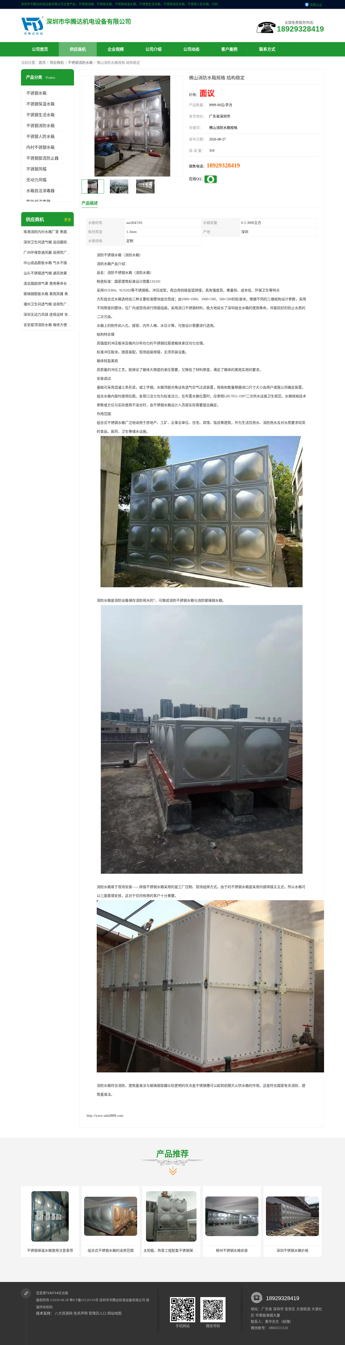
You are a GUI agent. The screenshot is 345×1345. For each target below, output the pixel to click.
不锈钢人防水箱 (40, 136)
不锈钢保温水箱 (40, 104)
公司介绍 (153, 49)
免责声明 (80, 1313)
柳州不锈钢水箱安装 (128, 1250)
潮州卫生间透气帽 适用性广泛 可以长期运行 (47, 304)
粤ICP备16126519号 (83, 1300)
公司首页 (40, 49)
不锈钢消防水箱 (80, 63)
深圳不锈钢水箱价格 (189, 1250)
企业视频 (116, 49)
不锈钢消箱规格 (249, 1250)
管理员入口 (97, 1313)
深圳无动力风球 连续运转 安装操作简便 (47, 314)
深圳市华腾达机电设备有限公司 (122, 1300)
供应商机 (78, 49)
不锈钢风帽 (36, 169)
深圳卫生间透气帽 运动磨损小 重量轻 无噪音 (47, 242)
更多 (67, 220)
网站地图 (114, 1313)
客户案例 (229, 49)
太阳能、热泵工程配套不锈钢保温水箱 (70, 1250)
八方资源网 (63, 1313)
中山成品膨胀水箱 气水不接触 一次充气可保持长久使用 (47, 263)
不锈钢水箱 (36, 93)
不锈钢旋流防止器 (42, 158)
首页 (42, 63)
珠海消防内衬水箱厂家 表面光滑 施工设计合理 (47, 232)
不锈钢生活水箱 (40, 115)
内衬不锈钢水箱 (40, 147)
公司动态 (191, 49)
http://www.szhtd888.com (105, 1116)
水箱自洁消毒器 (40, 191)
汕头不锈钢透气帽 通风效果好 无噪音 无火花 (47, 273)
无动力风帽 (36, 180)
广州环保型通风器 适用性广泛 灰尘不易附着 (47, 252)
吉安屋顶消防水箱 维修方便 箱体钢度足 (47, 325)
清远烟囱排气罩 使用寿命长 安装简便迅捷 (47, 283)
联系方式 (267, 49)
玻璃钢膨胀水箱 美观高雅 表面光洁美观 (47, 294)
